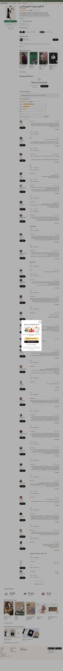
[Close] (40, 322)
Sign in (35, 344)
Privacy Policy (32, 349)
